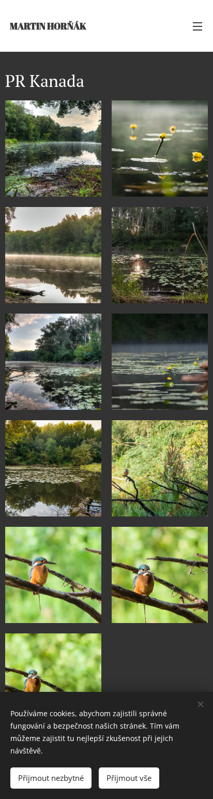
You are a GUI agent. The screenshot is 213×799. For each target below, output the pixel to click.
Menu (197, 26)
